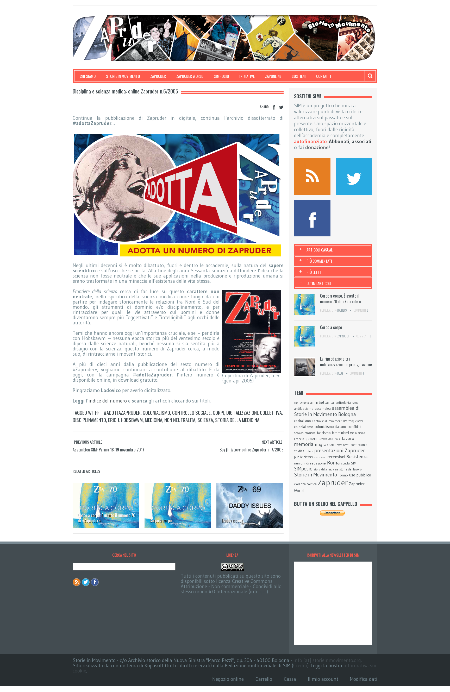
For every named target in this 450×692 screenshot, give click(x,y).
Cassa (290, 679)
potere (309, 451)
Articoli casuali (320, 250)
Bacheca (342, 310)
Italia (338, 439)
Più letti (314, 272)
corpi (218, 412)
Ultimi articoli (319, 283)
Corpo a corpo (161, 520)
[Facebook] (274, 107)
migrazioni (325, 444)
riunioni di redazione (310, 463)
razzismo (320, 457)
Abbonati (339, 141)
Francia (299, 439)
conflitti (354, 426)
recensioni (336, 456)
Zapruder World (189, 76)
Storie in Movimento (123, 76)
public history (303, 457)
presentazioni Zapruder (339, 450)
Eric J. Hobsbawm (125, 419)
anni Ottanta (301, 403)
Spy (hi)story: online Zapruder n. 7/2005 (252, 449)
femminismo (357, 433)
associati (361, 141)
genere (311, 438)
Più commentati (319, 261)
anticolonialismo (346, 403)
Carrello (263, 679)
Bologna (347, 414)
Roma (333, 463)
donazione (317, 147)
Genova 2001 (326, 439)
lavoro (348, 438)
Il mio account (323, 679)
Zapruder (158, 76)
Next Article (272, 442)
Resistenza (357, 457)
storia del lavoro (350, 469)
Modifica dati (363, 679)
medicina (153, 419)
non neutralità (179, 419)
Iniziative (247, 76)
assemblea (323, 408)
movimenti (343, 445)
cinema (359, 421)
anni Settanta (322, 402)
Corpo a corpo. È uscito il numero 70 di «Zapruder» (106, 518)
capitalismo (302, 421)
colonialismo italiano (330, 426)
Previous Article (88, 442)
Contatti (323, 76)
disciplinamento (89, 419)
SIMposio (221, 76)
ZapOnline (273, 76)
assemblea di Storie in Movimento (327, 411)
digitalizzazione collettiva (254, 412)
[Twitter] (281, 107)
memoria (304, 444)
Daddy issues (232, 520)
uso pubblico (360, 475)
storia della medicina (237, 419)
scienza (205, 419)
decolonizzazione (305, 433)
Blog (340, 373)
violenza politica (305, 484)
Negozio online (228, 679)
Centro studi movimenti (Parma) (333, 421)
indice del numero (108, 401)
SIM (354, 463)
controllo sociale (191, 412)
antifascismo (304, 408)
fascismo (324, 432)
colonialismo (156, 412)
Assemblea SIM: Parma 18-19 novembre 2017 (108, 449)
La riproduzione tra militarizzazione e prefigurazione (346, 362)
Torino (343, 475)
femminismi (340, 433)
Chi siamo (88, 76)
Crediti (300, 666)
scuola (345, 463)
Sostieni (299, 76)
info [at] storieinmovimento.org (327, 660)
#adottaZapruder (122, 412)
